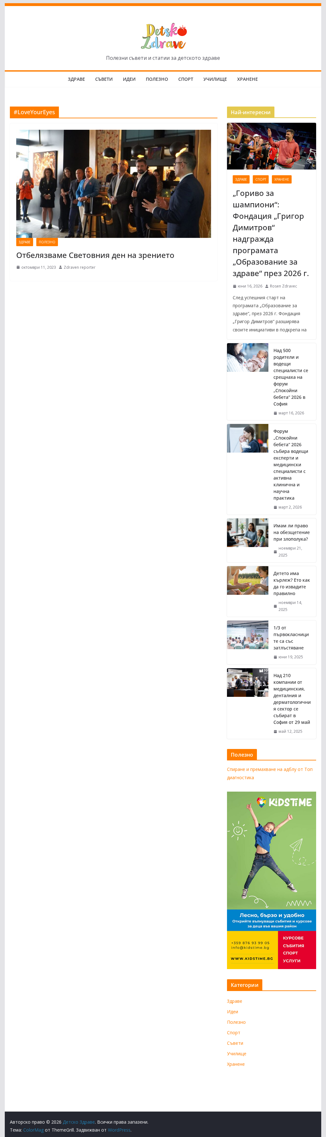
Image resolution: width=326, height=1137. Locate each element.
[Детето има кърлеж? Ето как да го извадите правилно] (247, 591)
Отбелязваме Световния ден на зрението (95, 255)
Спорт (185, 79)
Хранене (247, 79)
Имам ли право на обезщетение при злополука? (291, 532)
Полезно (157, 79)
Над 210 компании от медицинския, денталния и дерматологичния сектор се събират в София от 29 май (292, 698)
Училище (215, 79)
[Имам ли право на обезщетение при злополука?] (247, 540)
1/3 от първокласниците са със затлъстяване (291, 638)
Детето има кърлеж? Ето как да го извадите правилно (291, 583)
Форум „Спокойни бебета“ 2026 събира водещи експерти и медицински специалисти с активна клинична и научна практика (290, 464)
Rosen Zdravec (283, 286)
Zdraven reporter (80, 267)
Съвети (104, 79)
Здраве (76, 79)
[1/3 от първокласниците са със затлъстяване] (247, 642)
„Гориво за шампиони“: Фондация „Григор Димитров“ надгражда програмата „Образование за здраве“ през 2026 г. (271, 233)
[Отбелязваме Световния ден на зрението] (113, 184)
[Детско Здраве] (163, 7)
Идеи (129, 79)
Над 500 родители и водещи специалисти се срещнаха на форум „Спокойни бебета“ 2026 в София (290, 377)
